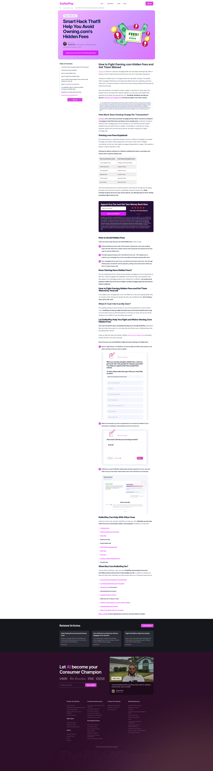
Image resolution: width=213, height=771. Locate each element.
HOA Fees (103, 551)
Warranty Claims (71, 715)
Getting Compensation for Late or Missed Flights (115, 602)
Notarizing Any (105, 587)
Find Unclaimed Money (93, 729)
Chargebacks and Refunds (94, 715)
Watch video (116, 678)
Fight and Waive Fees (70, 15)
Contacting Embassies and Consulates (112, 583)
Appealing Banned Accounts (109, 606)
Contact (69, 740)
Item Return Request (92, 711)
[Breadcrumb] (60, 8)
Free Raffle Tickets (92, 726)
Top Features (110, 3)
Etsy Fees (103, 555)
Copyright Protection (113, 707)
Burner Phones (71, 705)
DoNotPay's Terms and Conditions (129, 217)
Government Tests (133, 715)
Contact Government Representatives (134, 725)
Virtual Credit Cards (72, 709)
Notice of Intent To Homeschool (136, 730)
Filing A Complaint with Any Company (112, 610)
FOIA (129, 719)
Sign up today (103, 614)
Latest (118, 3)
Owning (101, 71)
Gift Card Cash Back (92, 724)
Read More (64, 644)
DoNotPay (66, 3)
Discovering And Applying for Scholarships (113, 580)
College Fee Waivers (92, 733)
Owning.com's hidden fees (113, 97)
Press (68, 738)
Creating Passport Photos (108, 595)
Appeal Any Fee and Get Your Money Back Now (81, 53)
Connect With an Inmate (134, 705)
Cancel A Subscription (93, 713)
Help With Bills (91, 731)
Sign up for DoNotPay (113, 213)
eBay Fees (103, 536)
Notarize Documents (133, 717)
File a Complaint (112, 709)
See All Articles (147, 625)
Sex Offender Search (134, 732)
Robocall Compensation (73, 726)
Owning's (102, 118)
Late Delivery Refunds (93, 709)
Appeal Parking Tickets (114, 705)
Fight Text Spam (71, 724)
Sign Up (149, 3)
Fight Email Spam (71, 722)
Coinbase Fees (104, 528)
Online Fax (131, 709)
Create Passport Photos (134, 728)
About (124, 3)
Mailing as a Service (133, 707)
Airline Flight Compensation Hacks (76, 707)
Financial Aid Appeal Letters (94, 738)
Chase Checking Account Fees (109, 532)
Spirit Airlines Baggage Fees (108, 547)
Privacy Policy (142, 217)
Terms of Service (71, 734)
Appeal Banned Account (93, 717)
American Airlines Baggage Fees (110, 558)
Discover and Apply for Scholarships (93, 735)
